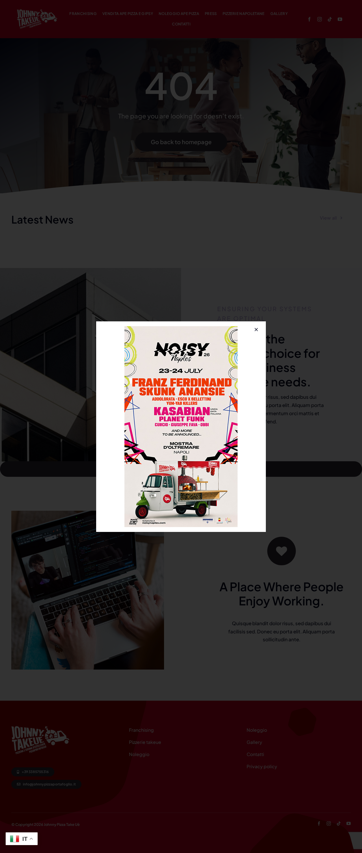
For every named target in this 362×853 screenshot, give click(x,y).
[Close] (256, 329)
